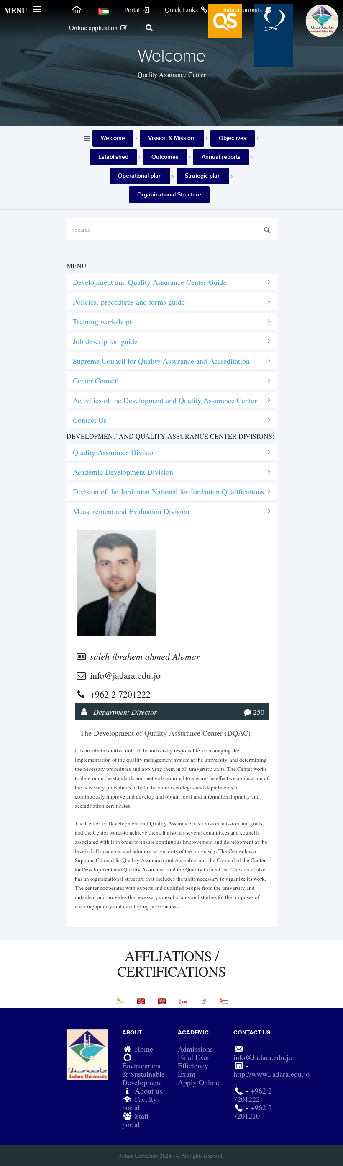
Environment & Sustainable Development (143, 1073)
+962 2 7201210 (252, 1111)
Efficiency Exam (193, 1069)
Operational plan (140, 175)
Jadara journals (243, 9)
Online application (94, 27)
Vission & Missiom (172, 138)
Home (144, 1049)
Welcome (113, 138)
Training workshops (103, 321)
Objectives (232, 138)
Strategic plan (203, 175)
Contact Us (90, 420)
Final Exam (195, 1057)
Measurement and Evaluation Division (131, 511)
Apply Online (198, 1082)
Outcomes (165, 156)
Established (113, 156)
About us (148, 1091)
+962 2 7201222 (252, 1095)
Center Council (96, 380)
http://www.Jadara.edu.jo (271, 1074)
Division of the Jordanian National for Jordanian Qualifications (168, 491)
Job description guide (105, 341)
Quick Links (182, 9)
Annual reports (221, 156)
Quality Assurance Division (115, 452)
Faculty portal (139, 1103)
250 (258, 712)
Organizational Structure (169, 194)
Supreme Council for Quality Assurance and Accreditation (161, 361)
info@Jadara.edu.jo (262, 1057)
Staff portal (135, 1120)
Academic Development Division (123, 472)
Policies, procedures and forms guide (129, 302)
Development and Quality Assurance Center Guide (150, 282)
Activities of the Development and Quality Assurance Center (165, 400)
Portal (132, 9)
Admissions (195, 1049)
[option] (120, 1001)
